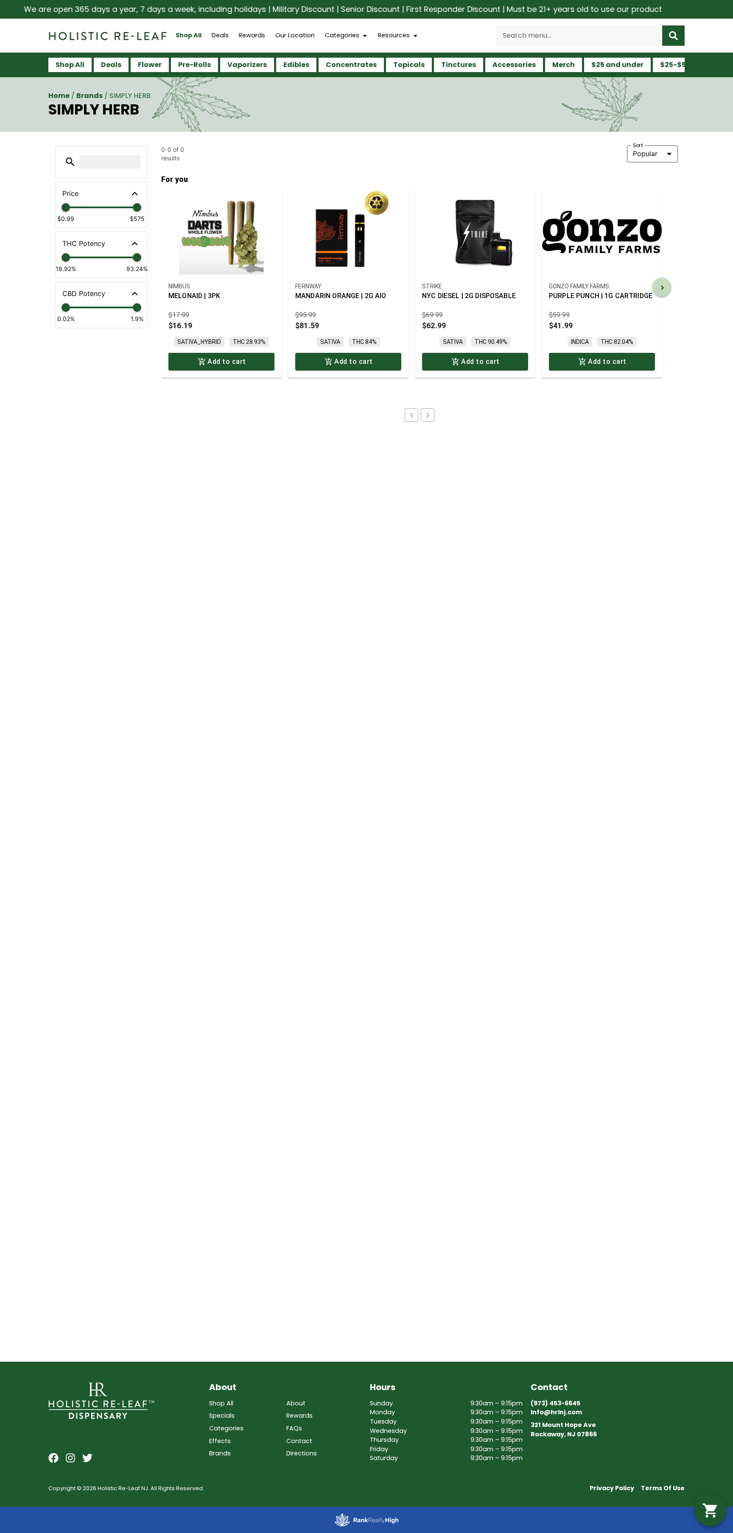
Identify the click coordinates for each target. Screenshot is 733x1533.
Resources (394, 35)
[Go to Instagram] (70, 1458)
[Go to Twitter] (87, 1458)
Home (59, 96)
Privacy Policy (612, 1488)
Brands (89, 96)
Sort (638, 145)
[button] (70, 162)
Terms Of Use (663, 1488)
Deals (220, 35)
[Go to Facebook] (53, 1458)
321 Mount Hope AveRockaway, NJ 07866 (564, 1429)
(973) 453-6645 (555, 1403)
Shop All (188, 35)
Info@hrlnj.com (556, 1412)
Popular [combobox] (645, 153)
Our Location (295, 35)
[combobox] (579, 35)
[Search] (673, 35)
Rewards (252, 35)
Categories (342, 35)
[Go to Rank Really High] (366, 1519)
